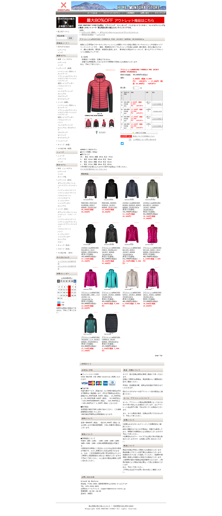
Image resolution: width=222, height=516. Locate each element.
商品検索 (61, 36)
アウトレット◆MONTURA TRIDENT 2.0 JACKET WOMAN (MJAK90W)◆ (90, 339)
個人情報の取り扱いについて (99, 506)
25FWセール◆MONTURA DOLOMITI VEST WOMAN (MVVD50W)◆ (90, 250)
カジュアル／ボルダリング (67, 129)
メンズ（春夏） (63, 102)
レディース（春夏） (65, 68)
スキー (60, 242)
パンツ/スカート (64, 198)
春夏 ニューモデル (65, 59)
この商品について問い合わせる (144, 139)
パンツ (60, 89)
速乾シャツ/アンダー (66, 83)
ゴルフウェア (63, 96)
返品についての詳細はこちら (144, 136)
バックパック (63, 141)
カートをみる (92, 13)
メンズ (60, 52)
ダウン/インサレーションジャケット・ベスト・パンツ (67, 214)
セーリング (62, 135)
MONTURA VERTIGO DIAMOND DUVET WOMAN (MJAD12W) (89, 205)
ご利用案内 (130, 13)
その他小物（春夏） (65, 148)
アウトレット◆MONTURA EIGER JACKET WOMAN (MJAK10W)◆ (111, 295)
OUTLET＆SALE (64, 47)
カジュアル (62, 94)
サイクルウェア (63, 99)
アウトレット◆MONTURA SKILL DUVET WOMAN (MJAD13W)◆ (152, 295)
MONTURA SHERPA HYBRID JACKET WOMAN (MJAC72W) (109, 205)
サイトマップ (160, 13)
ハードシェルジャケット (67, 190)
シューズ (61, 156)
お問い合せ (145, 13)
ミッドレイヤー (63, 201)
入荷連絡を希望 (157, 111)
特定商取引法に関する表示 (123, 506)
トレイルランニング (65, 91)
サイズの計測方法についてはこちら (93, 169)
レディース (62, 50)
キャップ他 (62, 177)
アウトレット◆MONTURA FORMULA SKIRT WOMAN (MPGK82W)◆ (111, 339)
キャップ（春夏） (64, 145)
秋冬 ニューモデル (65, 168)
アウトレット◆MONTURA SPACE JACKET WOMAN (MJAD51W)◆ (132, 295)
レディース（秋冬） (65, 180)
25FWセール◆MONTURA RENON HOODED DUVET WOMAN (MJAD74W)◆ (132, 205)
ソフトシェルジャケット (67, 193)
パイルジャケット (64, 86)
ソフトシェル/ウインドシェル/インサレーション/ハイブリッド (67, 78)
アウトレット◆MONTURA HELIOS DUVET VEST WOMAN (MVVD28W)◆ (152, 250)
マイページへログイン (111, 13)
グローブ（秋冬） (64, 249)
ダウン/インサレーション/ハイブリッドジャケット (67, 185)
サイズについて (63, 257)
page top (158, 355)
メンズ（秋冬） (63, 209)
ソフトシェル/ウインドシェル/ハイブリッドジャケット (67, 224)
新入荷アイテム (63, 32)
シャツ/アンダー (64, 203)
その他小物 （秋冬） (66, 253)
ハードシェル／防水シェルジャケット (67, 72)
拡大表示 (102, 132)
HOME (82, 30)
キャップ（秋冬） (64, 245)
